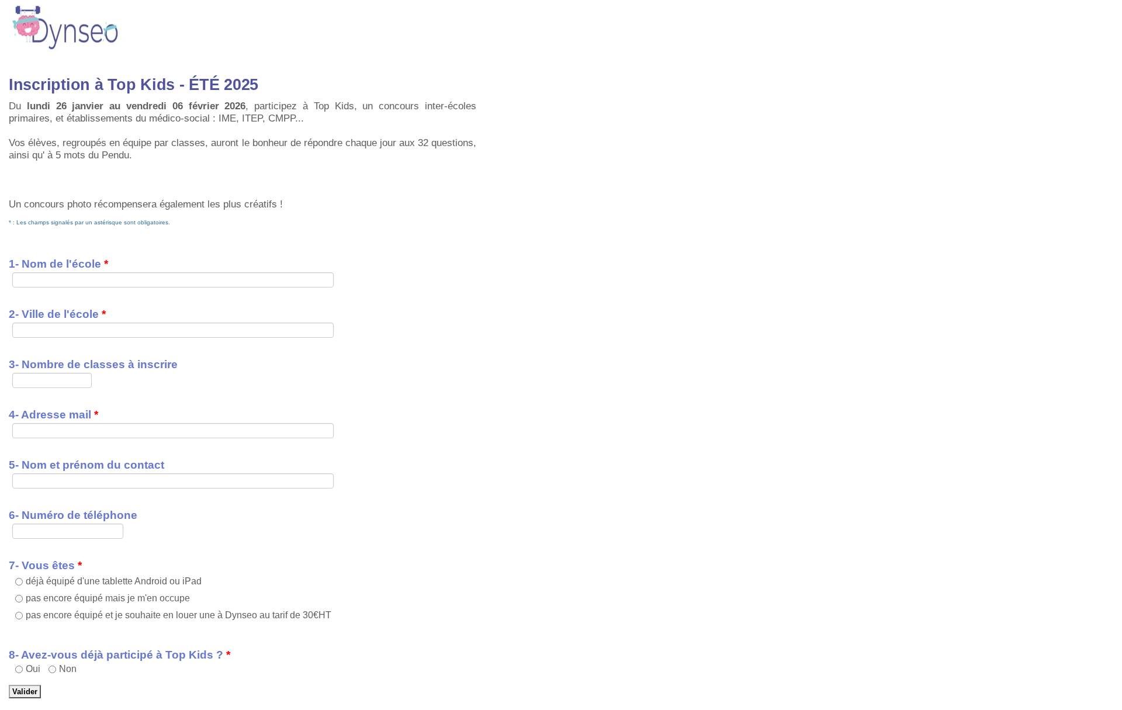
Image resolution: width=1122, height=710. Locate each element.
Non (68, 669)
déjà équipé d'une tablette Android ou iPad (114, 581)
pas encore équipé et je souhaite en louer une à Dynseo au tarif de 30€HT (178, 615)
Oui (33, 669)
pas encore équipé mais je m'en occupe (108, 598)
